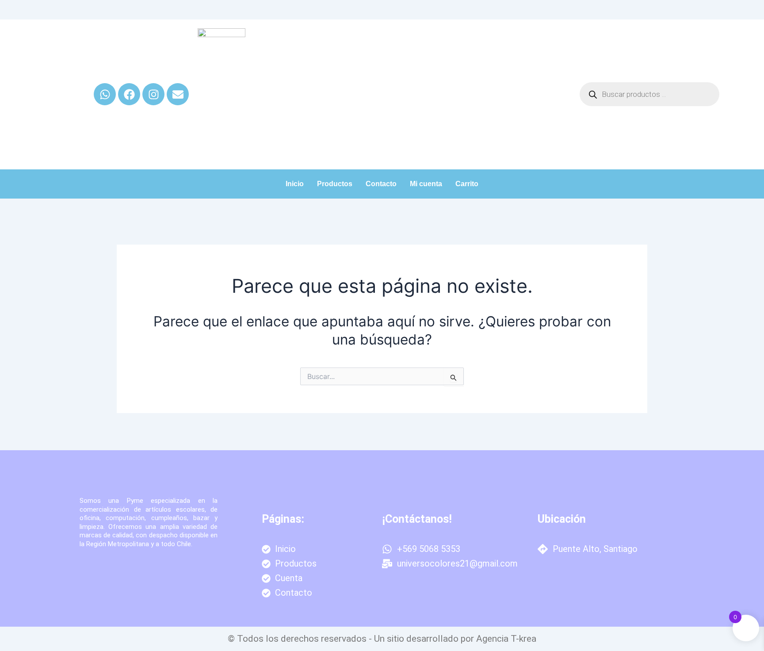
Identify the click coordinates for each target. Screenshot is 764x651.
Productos (334, 184)
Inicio (295, 184)
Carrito (466, 184)
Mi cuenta (426, 184)
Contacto (381, 184)
